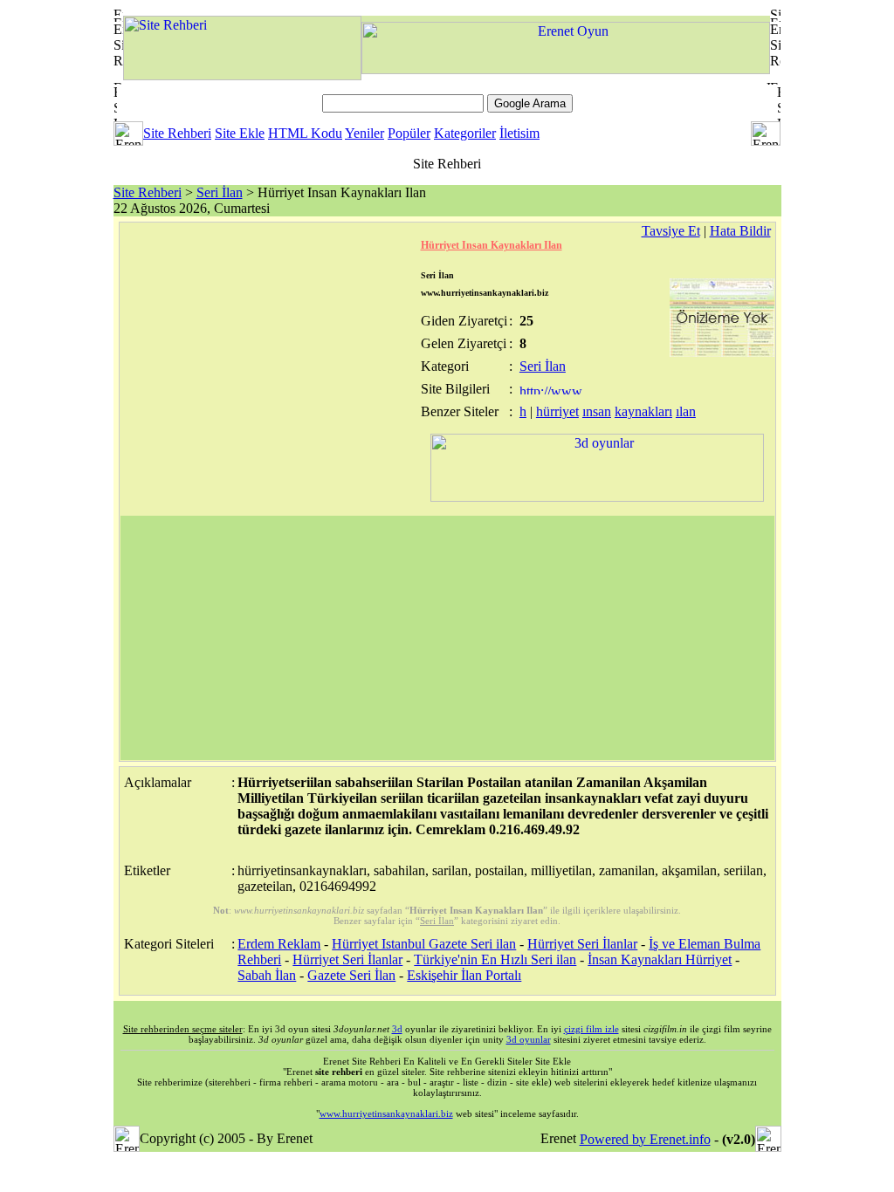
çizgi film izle (591, 1029)
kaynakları (643, 411)
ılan (686, 411)
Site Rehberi (177, 133)
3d (397, 1029)
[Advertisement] (447, 638)
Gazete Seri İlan (351, 975)
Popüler (409, 133)
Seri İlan (219, 192)
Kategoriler (465, 133)
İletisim (519, 133)
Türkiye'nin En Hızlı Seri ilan (495, 959)
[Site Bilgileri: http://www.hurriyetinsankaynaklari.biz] (552, 389)
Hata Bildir (740, 230)
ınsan (596, 411)
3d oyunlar (528, 1039)
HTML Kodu (305, 133)
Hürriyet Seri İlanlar (582, 943)
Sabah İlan (266, 975)
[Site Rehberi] (242, 75)
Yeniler (364, 133)
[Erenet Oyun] (565, 69)
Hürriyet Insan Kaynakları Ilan (491, 245)
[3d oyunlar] (597, 497)
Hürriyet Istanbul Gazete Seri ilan (424, 943)
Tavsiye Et (671, 230)
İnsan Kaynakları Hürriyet (660, 959)
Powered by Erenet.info (645, 1139)
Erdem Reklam (278, 943)
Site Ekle (240, 133)
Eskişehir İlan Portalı (464, 975)
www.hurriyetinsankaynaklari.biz (386, 1113)
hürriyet (557, 411)
